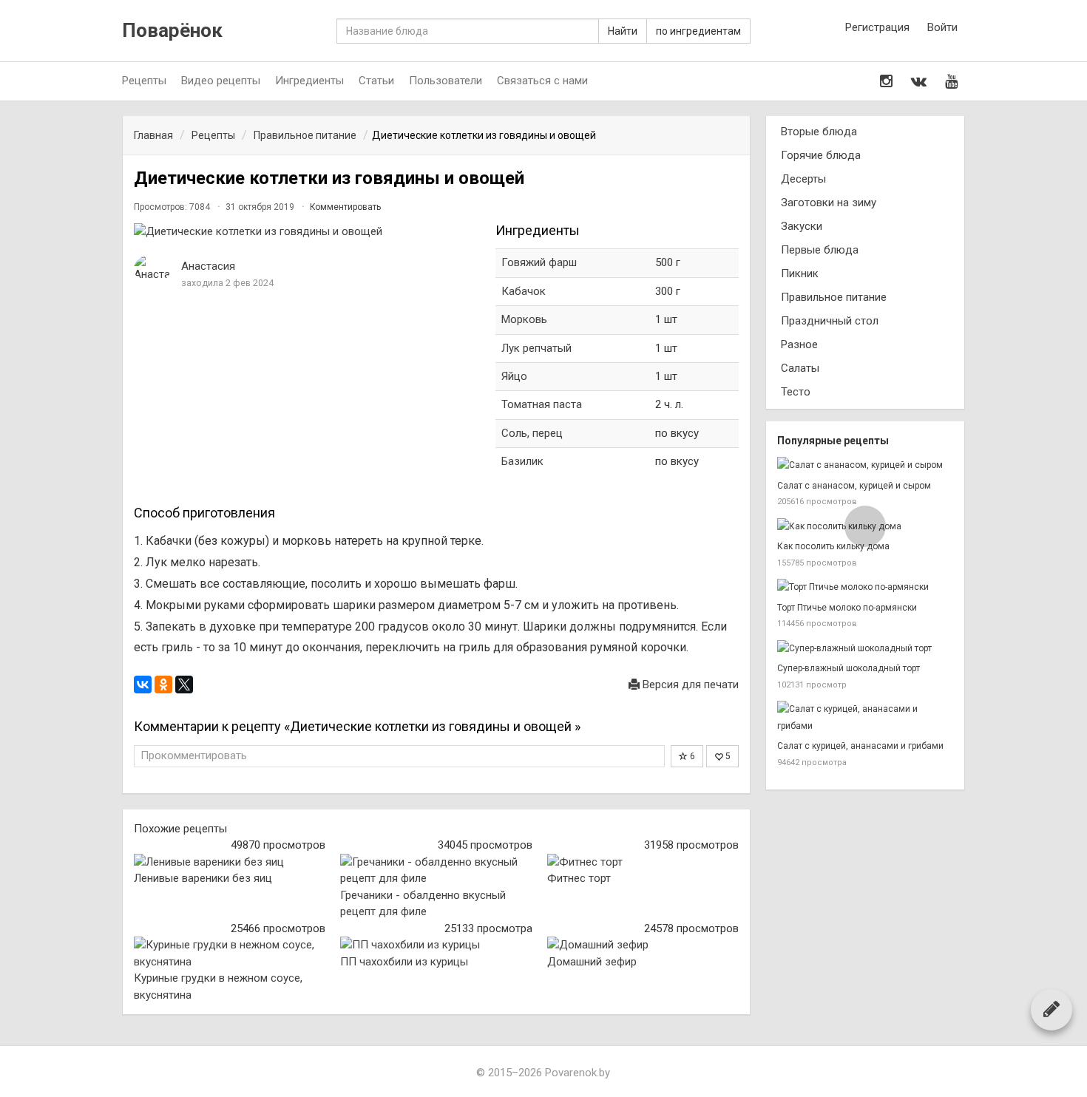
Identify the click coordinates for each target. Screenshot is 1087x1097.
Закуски (801, 226)
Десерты (803, 179)
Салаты (800, 368)
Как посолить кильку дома (833, 546)
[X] (184, 684)
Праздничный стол (829, 320)
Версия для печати (689, 684)
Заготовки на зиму (828, 202)
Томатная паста (541, 404)
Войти (942, 27)
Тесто (795, 391)
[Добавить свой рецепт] (1051, 1009)
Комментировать (345, 207)
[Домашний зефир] (643, 945)
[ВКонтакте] (143, 684)
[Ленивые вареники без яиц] (229, 862)
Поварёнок (172, 30)
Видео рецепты (220, 80)
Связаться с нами (542, 80)
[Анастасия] (152, 268)
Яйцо (514, 376)
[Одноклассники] (163, 684)
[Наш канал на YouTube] (951, 81)
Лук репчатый (536, 348)
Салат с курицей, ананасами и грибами (860, 746)
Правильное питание (834, 297)
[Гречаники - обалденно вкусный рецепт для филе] (436, 870)
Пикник (800, 273)
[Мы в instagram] (886, 81)
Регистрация (877, 27)
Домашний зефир (592, 961)
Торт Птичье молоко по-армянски (847, 607)
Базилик (522, 461)
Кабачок (523, 291)
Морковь (524, 319)
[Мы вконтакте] (919, 81)
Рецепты (144, 80)
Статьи (376, 80)
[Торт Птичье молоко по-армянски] (865, 587)
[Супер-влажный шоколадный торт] (865, 648)
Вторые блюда (819, 131)
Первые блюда (820, 250)
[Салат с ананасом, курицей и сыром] (865, 465)
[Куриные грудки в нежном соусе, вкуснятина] (229, 953)
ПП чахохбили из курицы (404, 961)
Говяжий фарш (539, 262)
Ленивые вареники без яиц (203, 878)
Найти (622, 31)
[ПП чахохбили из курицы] (436, 945)
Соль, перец (532, 433)
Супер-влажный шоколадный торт (848, 668)
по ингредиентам (698, 31)
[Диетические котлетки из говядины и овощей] (307, 231)
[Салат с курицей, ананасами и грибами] (865, 717)
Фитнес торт (579, 878)
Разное (799, 344)
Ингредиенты (309, 80)
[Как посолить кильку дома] (865, 526)
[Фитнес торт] (643, 862)
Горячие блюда (821, 155)
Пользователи (445, 80)
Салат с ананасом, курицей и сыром (854, 485)
